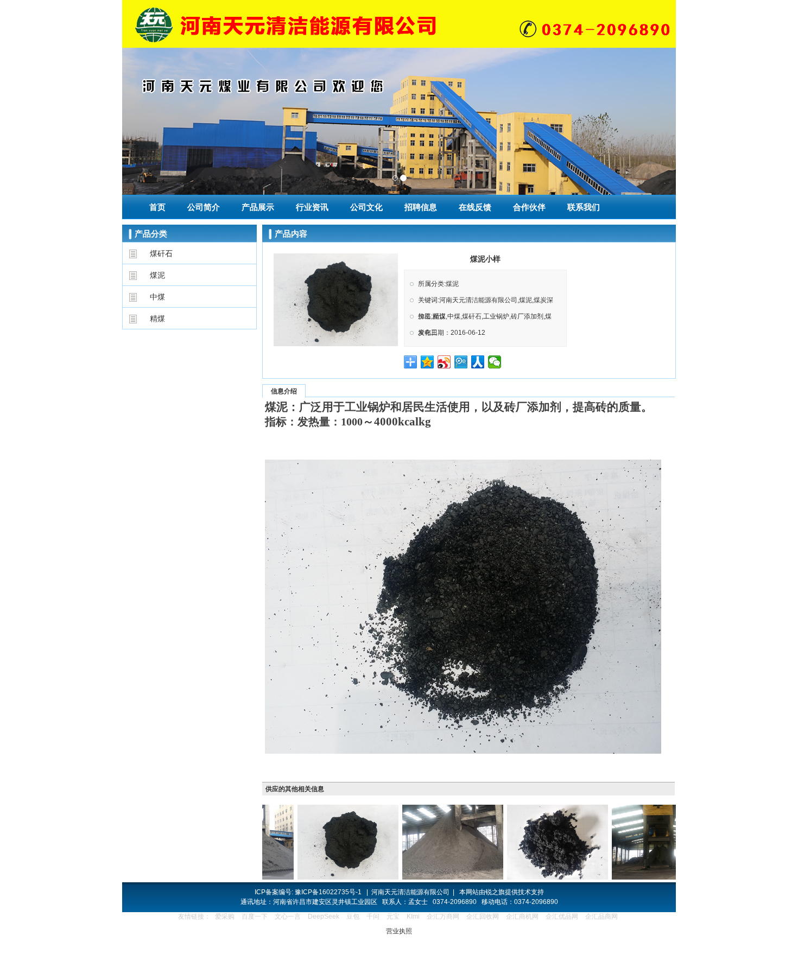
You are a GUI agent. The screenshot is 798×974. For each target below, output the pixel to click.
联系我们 (583, 207)
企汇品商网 (601, 916)
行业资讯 (312, 207)
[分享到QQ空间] (427, 361)
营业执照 (399, 931)
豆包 (352, 916)
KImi (413, 916)
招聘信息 (420, 207)
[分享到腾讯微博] (461, 361)
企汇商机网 (522, 916)
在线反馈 (475, 207)
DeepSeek (324, 916)
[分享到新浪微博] (444, 361)
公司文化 (366, 207)
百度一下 (255, 916)
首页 (157, 207)
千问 (372, 916)
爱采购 (225, 916)
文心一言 (288, 916)
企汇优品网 (562, 916)
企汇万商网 (443, 916)
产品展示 (258, 207)
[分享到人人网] (478, 361)
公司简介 (203, 207)
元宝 (393, 916)
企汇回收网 (482, 916)
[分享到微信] (495, 361)
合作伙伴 (529, 207)
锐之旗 (495, 892)
